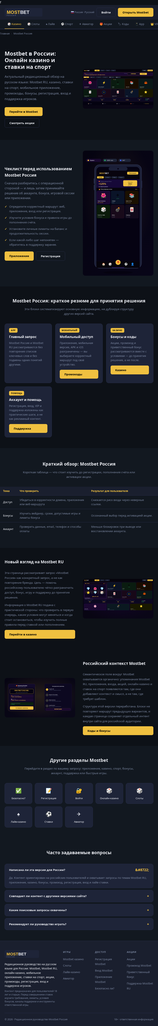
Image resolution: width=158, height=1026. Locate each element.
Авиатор (68, 978)
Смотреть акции (21, 123)
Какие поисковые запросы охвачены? (38, 910)
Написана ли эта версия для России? (37, 870)
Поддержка (22, 428)
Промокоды (73, 374)
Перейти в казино (23, 634)
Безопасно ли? (104, 988)
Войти (106, 12)
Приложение (19, 256)
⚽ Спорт (67, 24)
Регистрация (50, 256)
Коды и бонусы (98, 731)
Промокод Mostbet (139, 965)
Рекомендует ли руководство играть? (37, 924)
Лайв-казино (71, 972)
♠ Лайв (50, 24)
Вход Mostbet (104, 970)
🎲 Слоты (33, 24)
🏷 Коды (123, 24)
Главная (5, 33)
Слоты (67, 965)
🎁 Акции (106, 24)
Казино (120, 370)
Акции (131, 959)
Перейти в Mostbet (23, 112)
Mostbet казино (73, 959)
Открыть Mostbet (136, 12)
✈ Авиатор (86, 24)
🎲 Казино (14, 24)
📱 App (139, 24)
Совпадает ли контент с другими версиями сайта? (48, 896)
